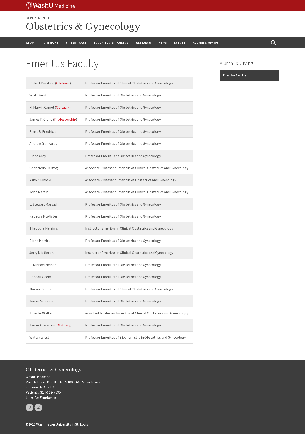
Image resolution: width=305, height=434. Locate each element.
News (163, 42)
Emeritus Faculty (234, 75)
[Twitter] (38, 407)
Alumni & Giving (205, 42)
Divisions (51, 42)
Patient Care (76, 42)
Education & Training (111, 42)
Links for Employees (41, 397)
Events (180, 42)
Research (143, 42)
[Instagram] (29, 407)
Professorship (65, 119)
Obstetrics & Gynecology (83, 26)
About (31, 42)
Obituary (63, 83)
